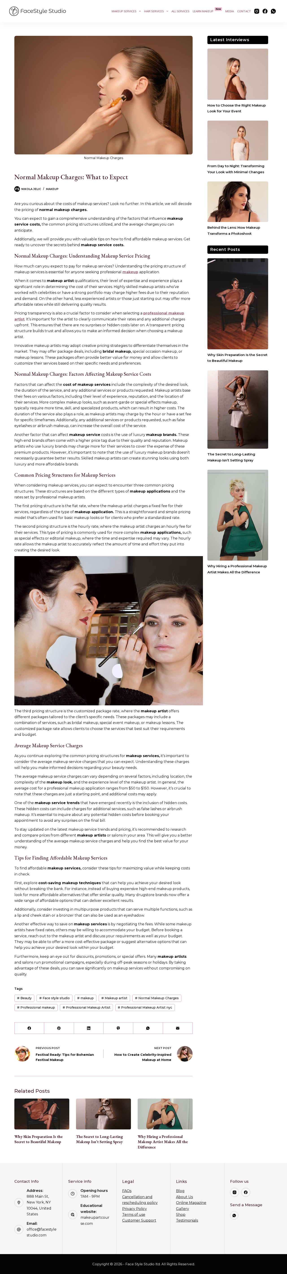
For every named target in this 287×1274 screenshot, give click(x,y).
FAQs (126, 1191)
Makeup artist (114, 998)
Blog (180, 1191)
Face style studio (54, 998)
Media (229, 11)
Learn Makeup (207, 10)
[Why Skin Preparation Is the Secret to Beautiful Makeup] (41, 1114)
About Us (184, 1197)
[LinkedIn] (89, 1028)
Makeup (52, 189)
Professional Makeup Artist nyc (145, 1007)
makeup (130, 272)
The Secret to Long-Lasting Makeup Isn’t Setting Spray (99, 1139)
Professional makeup (36, 1007)
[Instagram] (256, 11)
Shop (180, 1214)
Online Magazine (191, 1203)
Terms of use (133, 1214)
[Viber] (118, 1028)
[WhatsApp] (273, 11)
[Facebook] (265, 11)
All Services (180, 11)
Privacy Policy (134, 1209)
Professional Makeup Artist (86, 1007)
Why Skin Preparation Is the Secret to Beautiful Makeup (38, 1139)
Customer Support (139, 1220)
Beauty (24, 998)
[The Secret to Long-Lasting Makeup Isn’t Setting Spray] (103, 1114)
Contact (244, 11)
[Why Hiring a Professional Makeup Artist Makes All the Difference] (165, 1114)
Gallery (182, 1209)
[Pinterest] (59, 1028)
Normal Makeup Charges (157, 998)
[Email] (178, 1028)
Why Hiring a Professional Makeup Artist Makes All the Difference (163, 1142)
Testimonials (187, 1220)
